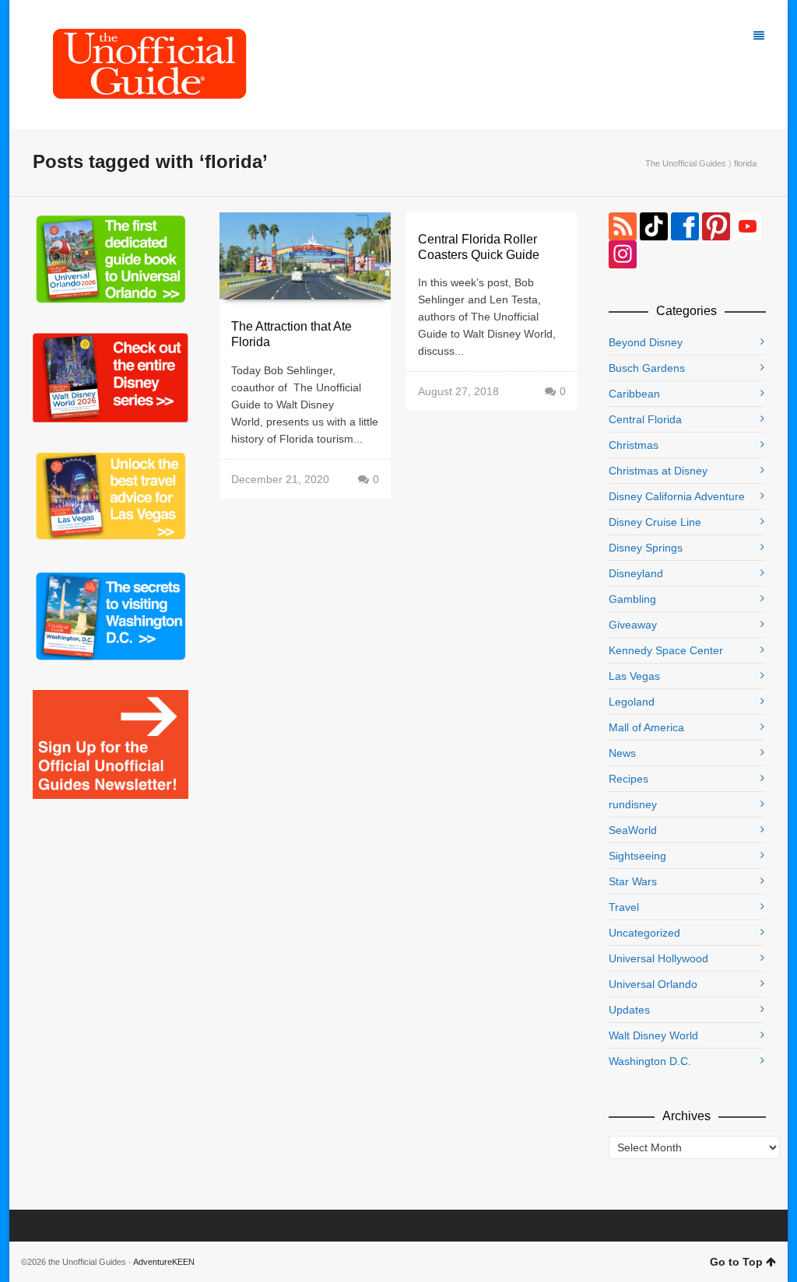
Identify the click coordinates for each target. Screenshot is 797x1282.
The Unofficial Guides (685, 163)
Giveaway (633, 624)
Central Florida (645, 419)
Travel (624, 907)
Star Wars (633, 881)
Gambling (632, 599)
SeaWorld (633, 830)
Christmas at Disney (658, 470)
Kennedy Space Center (666, 650)
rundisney (633, 804)
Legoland (632, 701)
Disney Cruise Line (655, 522)
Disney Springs (646, 547)
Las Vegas (634, 676)
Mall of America (646, 727)
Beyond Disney (646, 342)
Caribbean (634, 393)
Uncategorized (644, 932)
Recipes (628, 778)
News (622, 753)
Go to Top (736, 1262)
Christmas (633, 445)
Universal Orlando (653, 984)
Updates (629, 1010)
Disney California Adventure (677, 496)
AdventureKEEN (164, 1261)
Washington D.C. (650, 1061)
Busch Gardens (647, 368)
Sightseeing (637, 855)
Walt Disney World (653, 1035)
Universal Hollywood (658, 958)
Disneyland (636, 573)
